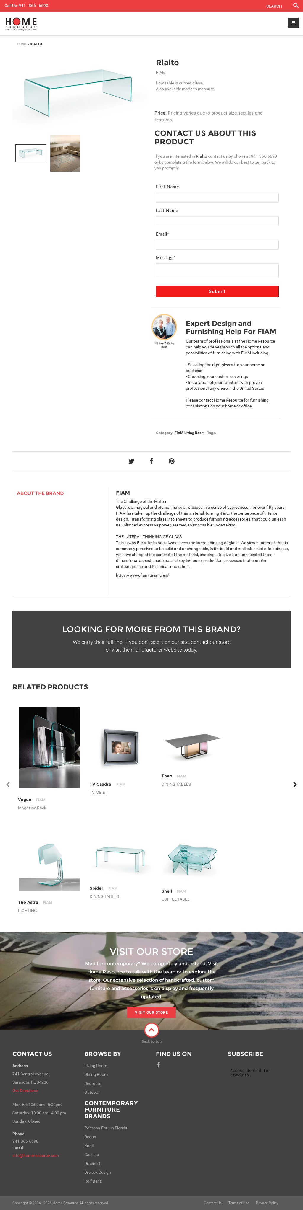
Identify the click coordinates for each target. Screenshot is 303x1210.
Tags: (211, 432)
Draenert (92, 1163)
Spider (103, 888)
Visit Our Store (151, 1012)
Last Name (167, 211)
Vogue (31, 799)
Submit (217, 291)
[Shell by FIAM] (193, 860)
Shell (174, 891)
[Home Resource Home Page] (21, 23)
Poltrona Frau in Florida (106, 1128)
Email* (162, 234)
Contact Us (32, 1053)
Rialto (167, 62)
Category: (165, 432)
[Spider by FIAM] (121, 860)
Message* (166, 258)
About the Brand (40, 493)
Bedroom (92, 1083)
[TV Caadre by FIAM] (121, 747)
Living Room (194, 433)
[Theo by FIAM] (193, 747)
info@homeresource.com (35, 1155)
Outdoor (92, 1092)
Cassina (91, 1154)
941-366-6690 (264, 156)
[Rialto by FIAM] (79, 93)
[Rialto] (31, 153)
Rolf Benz (93, 1181)
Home (22, 44)
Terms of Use (238, 1203)
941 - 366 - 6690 (33, 5)
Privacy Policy (267, 1203)
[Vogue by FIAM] (49, 747)
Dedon (90, 1136)
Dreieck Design (97, 1172)
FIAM (179, 433)
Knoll (89, 1145)
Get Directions (25, 1090)
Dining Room (96, 1074)
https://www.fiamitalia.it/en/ (142, 575)
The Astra (35, 902)
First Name (167, 187)
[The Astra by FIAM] (49, 860)
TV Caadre (107, 784)
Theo (174, 776)
